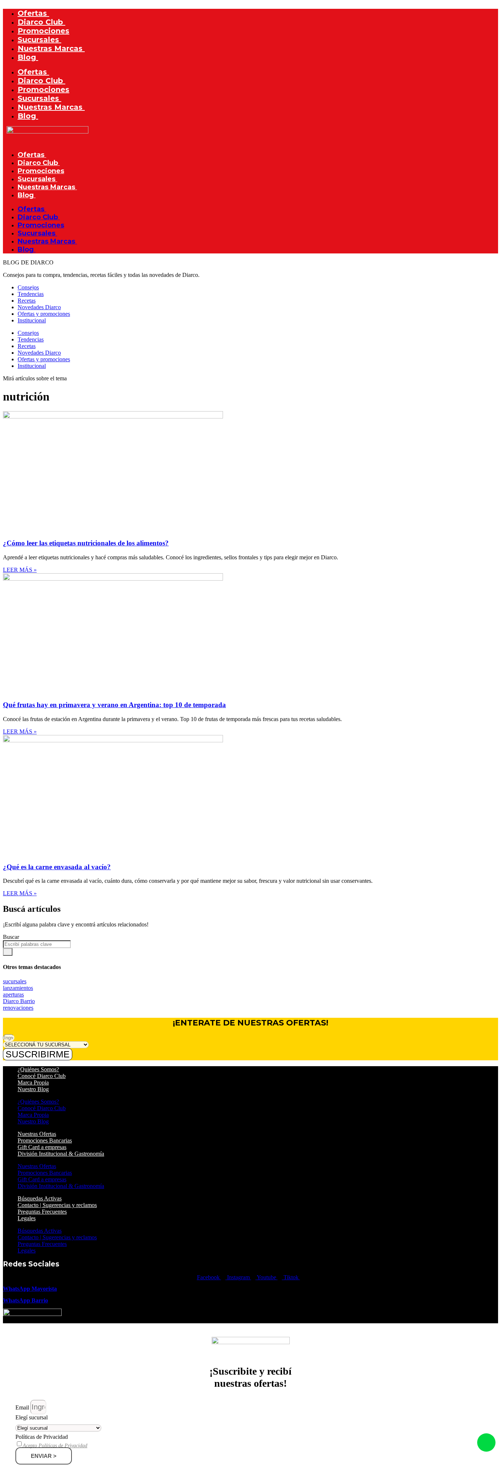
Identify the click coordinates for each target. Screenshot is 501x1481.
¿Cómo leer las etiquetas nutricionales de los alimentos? (86, 543)
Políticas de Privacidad (41, 1437)
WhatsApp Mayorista (30, 1289)
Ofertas (33, 13)
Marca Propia (33, 1082)
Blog (28, 57)
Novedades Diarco (39, 307)
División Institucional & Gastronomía (61, 1154)
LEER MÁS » (20, 570)
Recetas (27, 300)
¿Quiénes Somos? (38, 1069)
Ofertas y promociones (44, 314)
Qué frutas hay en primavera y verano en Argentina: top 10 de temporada (114, 705)
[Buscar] (7, 952)
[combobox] (37, 944)
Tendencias (31, 294)
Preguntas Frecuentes (42, 1211)
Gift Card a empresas (42, 1147)
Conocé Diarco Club (42, 1076)
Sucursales (39, 39)
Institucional (32, 320)
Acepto (55, 1445)
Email (22, 1407)
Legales (27, 1218)
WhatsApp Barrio (25, 1300)
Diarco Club (41, 22)
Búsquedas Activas (40, 1198)
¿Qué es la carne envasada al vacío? (57, 867)
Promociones (43, 30)
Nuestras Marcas (51, 48)
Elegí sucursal (31, 1417)
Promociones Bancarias (45, 1140)
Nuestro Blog (33, 1089)
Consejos (28, 287)
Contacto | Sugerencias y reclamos (57, 1205)
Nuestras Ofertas (37, 1134)
